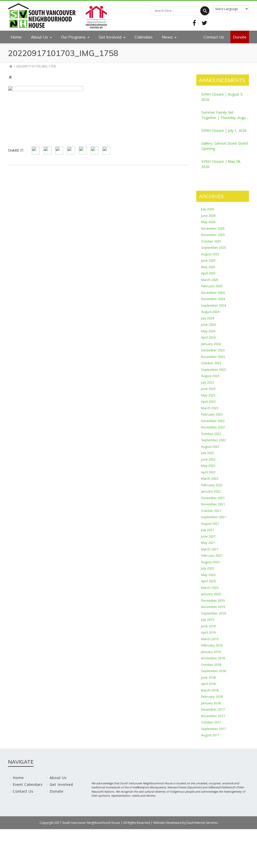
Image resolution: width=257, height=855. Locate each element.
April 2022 (208, 472)
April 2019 (208, 632)
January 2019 (211, 651)
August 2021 (210, 523)
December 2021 (213, 498)
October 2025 (211, 241)
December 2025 (213, 228)
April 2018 (208, 683)
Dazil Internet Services (202, 823)
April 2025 (208, 273)
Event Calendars (28, 784)
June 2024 (208, 324)
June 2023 (208, 388)
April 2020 (208, 581)
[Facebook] (194, 23)
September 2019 (213, 613)
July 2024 (207, 318)
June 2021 (208, 536)
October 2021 (211, 510)
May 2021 (208, 542)
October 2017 (211, 722)
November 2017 (213, 716)
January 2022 (211, 491)
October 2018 (211, 664)
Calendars (144, 36)
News (167, 36)
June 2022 (208, 459)
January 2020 (211, 594)
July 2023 (207, 382)
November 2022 (213, 427)
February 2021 (212, 555)
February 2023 (212, 414)
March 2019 (209, 639)
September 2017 (213, 728)
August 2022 (210, 446)
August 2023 (210, 376)
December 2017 (213, 709)
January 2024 (211, 344)
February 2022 (212, 485)
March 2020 (209, 587)
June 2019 (208, 626)
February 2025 (212, 286)
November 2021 (213, 504)
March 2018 (209, 690)
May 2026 (208, 222)
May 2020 (208, 575)
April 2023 (208, 401)
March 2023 (209, 408)
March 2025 (209, 279)
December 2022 (213, 421)
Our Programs (73, 36)
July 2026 (207, 209)
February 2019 (212, 645)
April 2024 (208, 337)
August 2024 (210, 311)
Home (16, 36)
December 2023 (213, 350)
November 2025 (213, 234)
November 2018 (213, 658)
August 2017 (210, 735)
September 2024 (213, 305)
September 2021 (213, 517)
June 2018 (208, 677)
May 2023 (208, 395)
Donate (239, 36)
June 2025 (208, 260)
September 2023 (213, 369)
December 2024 (213, 292)
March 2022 (209, 478)
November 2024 (213, 299)
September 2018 (213, 671)
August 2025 (210, 254)
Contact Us (214, 36)
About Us (39, 36)
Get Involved (110, 36)
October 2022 (211, 433)
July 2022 (207, 453)
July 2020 (207, 568)
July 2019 (207, 619)
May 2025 (208, 267)
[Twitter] (204, 23)
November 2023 (213, 356)
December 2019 (213, 600)
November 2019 (213, 606)
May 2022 (208, 465)
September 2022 (213, 440)
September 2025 (213, 247)
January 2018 (211, 703)
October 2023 (211, 363)
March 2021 (209, 549)
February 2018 (212, 696)
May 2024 (208, 331)
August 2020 (210, 562)
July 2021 (207, 529)
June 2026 (208, 215)
